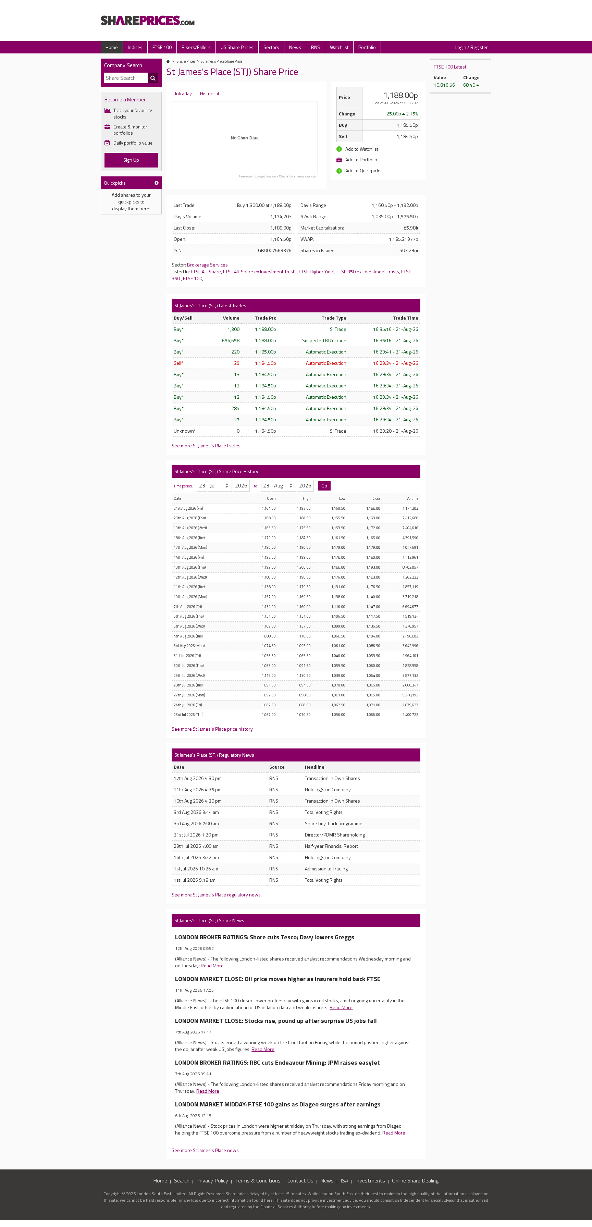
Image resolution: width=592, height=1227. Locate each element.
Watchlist (339, 47)
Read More (212, 965)
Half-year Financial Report (331, 846)
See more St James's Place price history (212, 728)
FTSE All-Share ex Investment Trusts (260, 271)
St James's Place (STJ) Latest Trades (210, 305)
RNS (315, 47)
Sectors (271, 47)
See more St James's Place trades (206, 445)
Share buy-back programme (333, 823)
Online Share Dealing (415, 1180)
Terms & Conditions (258, 1180)
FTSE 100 (162, 47)
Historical (209, 93)
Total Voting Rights (324, 812)
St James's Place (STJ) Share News (209, 920)
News (295, 47)
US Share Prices (237, 47)
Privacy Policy (212, 1180)
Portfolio (367, 47)
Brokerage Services (207, 264)
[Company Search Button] (153, 78)
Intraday (183, 93)
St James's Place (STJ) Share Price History (216, 471)
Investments (370, 1180)
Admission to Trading (326, 868)
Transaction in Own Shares (332, 778)
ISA (344, 1180)
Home (112, 47)
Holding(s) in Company (328, 789)
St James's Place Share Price (221, 61)
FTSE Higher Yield (316, 271)
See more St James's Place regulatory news (216, 894)
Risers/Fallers (196, 47)
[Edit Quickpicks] (157, 182)
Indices (135, 47)
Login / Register (471, 47)
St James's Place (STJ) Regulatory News (214, 754)
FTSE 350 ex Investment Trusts (367, 271)
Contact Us (300, 1180)
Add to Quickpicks (363, 170)
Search (181, 1180)
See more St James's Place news (205, 1150)
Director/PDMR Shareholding (335, 834)
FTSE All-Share (206, 271)
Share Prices (186, 61)
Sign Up (131, 159)
